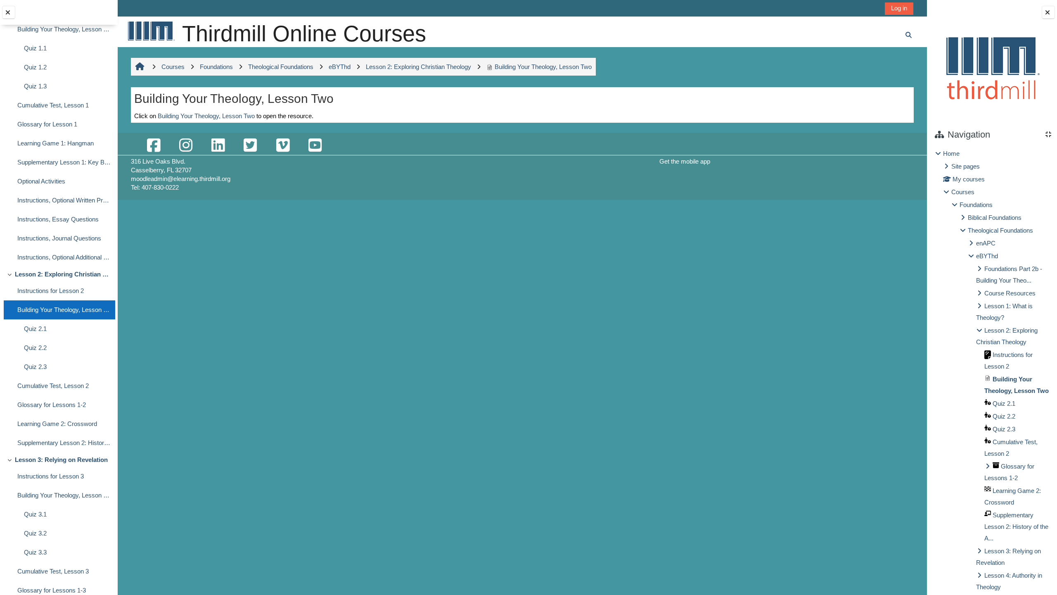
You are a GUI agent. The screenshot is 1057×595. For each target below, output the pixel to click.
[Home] (150, 30)
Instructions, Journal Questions (59, 238)
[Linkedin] (218, 145)
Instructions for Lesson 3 (50, 476)
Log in (899, 8)
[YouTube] (315, 145)
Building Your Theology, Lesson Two (64, 309)
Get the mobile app (684, 161)
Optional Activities (41, 181)
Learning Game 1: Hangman (55, 143)
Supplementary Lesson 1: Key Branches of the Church (64, 162)
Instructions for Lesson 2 (50, 290)
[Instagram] (186, 145)
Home (951, 153)
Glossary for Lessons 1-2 (51, 404)
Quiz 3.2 (35, 533)
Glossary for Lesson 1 (47, 124)
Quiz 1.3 (35, 86)
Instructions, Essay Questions (58, 219)
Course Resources (1010, 293)
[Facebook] (153, 145)
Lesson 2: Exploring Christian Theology (63, 274)
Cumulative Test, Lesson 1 (53, 105)
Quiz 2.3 (35, 366)
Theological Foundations (1000, 230)
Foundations (976, 204)
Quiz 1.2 (35, 67)
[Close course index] (8, 12)
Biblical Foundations (994, 217)
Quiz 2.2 (35, 347)
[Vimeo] (283, 145)
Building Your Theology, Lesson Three (64, 495)
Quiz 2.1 (35, 328)
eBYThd (987, 255)
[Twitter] (250, 145)
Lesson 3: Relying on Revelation (61, 459)
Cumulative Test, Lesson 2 (53, 385)
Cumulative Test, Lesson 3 (53, 571)
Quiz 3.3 (35, 552)
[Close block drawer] (1048, 12)
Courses (962, 191)
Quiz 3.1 (35, 514)
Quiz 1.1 (35, 48)
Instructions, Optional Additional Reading (64, 257)
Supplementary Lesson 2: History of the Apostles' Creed (64, 442)
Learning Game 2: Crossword (57, 423)
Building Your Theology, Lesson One (64, 29)
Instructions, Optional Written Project (64, 200)
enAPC (985, 243)
